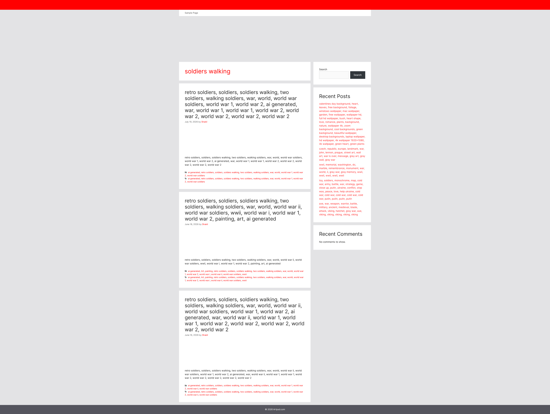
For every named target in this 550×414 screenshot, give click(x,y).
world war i (204, 274)
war (271, 172)
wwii (244, 274)
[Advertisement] (275, 37)
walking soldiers (261, 172)
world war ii (216, 274)
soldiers (219, 172)
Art (202, 271)
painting (209, 271)
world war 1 (286, 172)
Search (323, 69)
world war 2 (192, 274)
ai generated (194, 172)
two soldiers (246, 172)
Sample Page (191, 12)
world (277, 172)
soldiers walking (231, 172)
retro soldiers (207, 172)
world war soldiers (196, 175)
